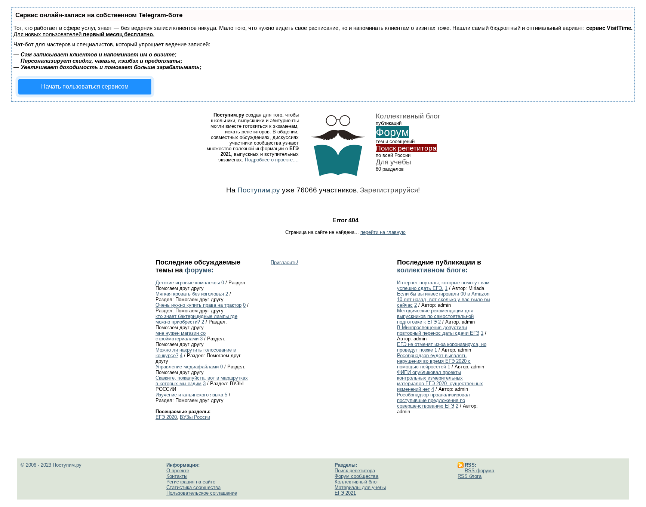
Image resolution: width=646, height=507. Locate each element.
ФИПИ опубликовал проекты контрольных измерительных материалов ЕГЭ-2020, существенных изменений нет (440, 381)
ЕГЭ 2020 (166, 417)
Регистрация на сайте (190, 482)
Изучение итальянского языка (189, 395)
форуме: (199, 270)
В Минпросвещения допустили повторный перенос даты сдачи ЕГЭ (438, 330)
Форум (392, 132)
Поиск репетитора (406, 148)
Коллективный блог (408, 116)
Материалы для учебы (360, 487)
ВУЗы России (195, 417)
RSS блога (470, 476)
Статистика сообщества (193, 487)
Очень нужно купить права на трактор (199, 305)
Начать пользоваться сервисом (85, 86)
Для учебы (393, 162)
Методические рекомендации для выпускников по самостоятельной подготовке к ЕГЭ (435, 316)
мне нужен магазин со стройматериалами (181, 335)
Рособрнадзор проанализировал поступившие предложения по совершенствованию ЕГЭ (433, 400)
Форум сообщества (356, 476)
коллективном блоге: (432, 270)
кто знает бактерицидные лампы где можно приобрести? (196, 319)
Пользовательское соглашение (201, 493)
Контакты (176, 476)
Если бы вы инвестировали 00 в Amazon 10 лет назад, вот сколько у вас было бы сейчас (443, 299)
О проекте (177, 470)
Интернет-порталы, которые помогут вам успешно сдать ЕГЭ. (443, 285)
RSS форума (479, 470)
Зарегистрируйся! (390, 190)
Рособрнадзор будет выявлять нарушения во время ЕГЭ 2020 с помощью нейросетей (434, 361)
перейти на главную (383, 232)
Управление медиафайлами (187, 367)
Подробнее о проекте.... (272, 160)
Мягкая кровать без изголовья (190, 294)
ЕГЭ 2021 (345, 493)
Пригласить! (284, 262)
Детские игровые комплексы (188, 282)
